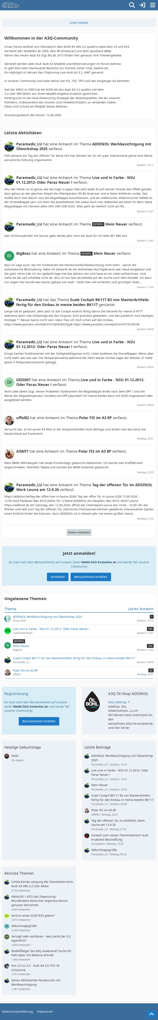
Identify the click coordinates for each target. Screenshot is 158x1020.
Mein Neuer (99, 785)
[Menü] (153, 5)
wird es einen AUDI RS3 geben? (33, 915)
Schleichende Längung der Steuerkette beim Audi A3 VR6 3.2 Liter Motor (42, 884)
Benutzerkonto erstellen (90, 577)
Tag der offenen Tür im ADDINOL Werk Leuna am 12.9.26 (118, 823)
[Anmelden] (142, 5)
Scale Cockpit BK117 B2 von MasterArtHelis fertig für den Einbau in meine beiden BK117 (122, 797)
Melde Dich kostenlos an (98, 562)
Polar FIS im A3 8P (103, 810)
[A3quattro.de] (10, 5)
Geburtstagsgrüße (104, 850)
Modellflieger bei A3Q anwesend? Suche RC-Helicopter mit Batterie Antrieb (41, 953)
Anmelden (58, 577)
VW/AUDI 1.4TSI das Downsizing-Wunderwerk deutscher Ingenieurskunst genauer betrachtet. (39, 901)
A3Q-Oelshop (117, 702)
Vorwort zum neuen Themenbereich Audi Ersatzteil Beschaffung (119, 837)
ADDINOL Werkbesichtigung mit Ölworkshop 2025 (122, 758)
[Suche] (132, 5)
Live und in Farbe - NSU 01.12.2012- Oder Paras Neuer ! (119, 772)
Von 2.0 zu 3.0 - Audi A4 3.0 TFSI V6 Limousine (35, 968)
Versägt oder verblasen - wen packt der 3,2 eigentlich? (41, 938)
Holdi (15, 756)
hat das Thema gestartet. (82, 302)
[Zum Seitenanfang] (151, 1014)
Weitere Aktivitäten (79, 532)
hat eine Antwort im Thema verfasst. (83, 146)
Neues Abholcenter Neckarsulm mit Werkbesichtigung (35, 982)
